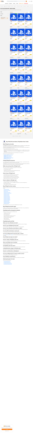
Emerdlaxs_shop (19, 133)
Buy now (14, 40)
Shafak (18, 87)
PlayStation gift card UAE (6, 203)
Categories (10, 3)
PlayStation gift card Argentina (7, 202)
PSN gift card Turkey (6, 191)
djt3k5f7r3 (11, 26)
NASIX (18, 118)
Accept (7, 429)
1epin (25, 133)
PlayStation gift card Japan (6, 201)
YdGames (18, 26)
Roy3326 (11, 87)
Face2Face (11, 72)
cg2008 (26, 26)
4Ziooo (11, 133)
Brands (17, 3)
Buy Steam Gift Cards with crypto (7, 262)
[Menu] (32, 1)
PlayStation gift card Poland (6, 200)
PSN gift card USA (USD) (6, 189)
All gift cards (6, 3)
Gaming (14, 3)
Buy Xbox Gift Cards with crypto (7, 261)
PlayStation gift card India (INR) (7, 190)
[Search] (26, 1)
